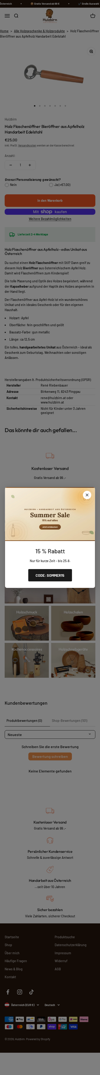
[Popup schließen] (87, 495)
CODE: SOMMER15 (50, 575)
